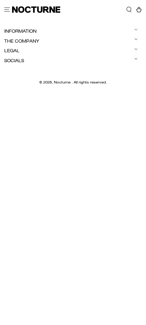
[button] (129, 9)
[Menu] (7, 9)
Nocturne (63, 82)
